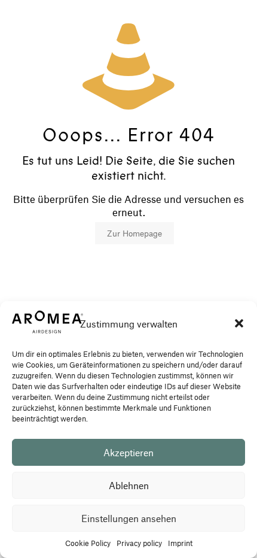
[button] (239, 323)
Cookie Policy (88, 543)
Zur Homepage (134, 233)
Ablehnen (129, 485)
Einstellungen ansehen (128, 518)
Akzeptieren (128, 452)
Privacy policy (139, 543)
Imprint (180, 543)
